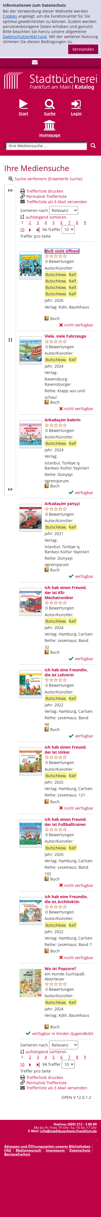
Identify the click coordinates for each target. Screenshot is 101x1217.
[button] (10, 340)
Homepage (49, 135)
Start (23, 113)
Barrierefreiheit (17, 1154)
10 (22, 229)
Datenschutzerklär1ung (25, 36)
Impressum (55, 1150)
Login (76, 113)
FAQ (7, 1150)
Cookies (10, 16)
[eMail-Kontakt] (35, 63)
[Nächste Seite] (30, 229)
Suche (50, 113)
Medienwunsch (28, 1150)
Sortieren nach (34, 210)
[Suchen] (93, 145)
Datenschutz (79, 1150)
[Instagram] (16, 63)
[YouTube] (25, 63)
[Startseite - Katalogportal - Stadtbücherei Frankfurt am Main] (50, 80)
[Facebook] (7, 63)
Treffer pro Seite (35, 236)
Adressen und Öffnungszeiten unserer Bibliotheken (47, 1146)
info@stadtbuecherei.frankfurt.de (68, 1131)
